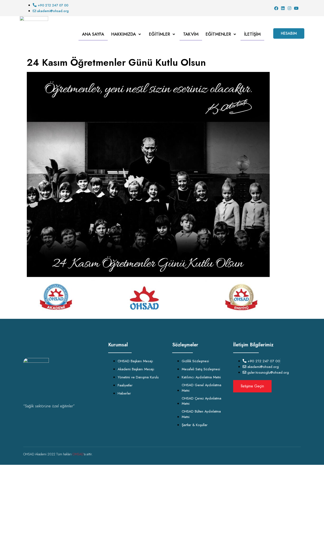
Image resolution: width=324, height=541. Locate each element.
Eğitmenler (218, 34)
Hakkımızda (123, 34)
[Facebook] (276, 8)
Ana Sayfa (93, 34)
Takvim (191, 34)
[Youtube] (296, 8)
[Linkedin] (283, 8)
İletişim (252, 34)
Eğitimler (159, 34)
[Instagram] (289, 8)
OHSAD (78, 454)
